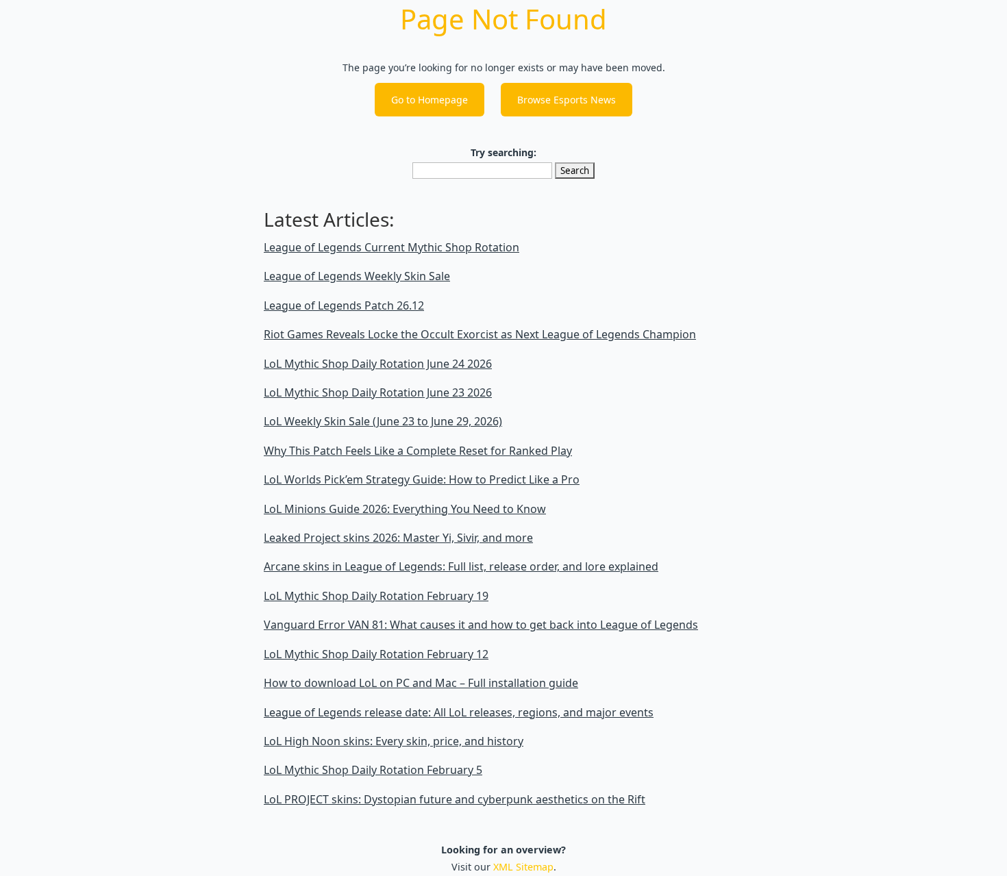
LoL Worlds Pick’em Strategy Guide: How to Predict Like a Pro (422, 479)
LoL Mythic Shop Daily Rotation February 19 (376, 595)
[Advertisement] (65, 435)
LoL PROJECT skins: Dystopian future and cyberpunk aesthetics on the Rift (454, 799)
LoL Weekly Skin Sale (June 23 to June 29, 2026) (383, 421)
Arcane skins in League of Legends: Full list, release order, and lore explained (461, 566)
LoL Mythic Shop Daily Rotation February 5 (373, 769)
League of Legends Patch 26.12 (344, 305)
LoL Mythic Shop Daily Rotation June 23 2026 (378, 392)
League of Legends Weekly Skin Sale (357, 276)
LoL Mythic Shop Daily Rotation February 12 (376, 654)
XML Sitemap (523, 866)
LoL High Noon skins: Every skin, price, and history (393, 741)
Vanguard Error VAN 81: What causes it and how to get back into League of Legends (481, 624)
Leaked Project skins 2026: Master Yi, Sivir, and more (398, 537)
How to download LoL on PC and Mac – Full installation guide (421, 682)
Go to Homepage (429, 99)
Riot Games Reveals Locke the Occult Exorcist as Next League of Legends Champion (480, 334)
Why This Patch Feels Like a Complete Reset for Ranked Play (418, 450)
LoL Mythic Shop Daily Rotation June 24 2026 (378, 363)
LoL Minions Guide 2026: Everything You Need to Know (405, 508)
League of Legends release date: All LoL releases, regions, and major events (459, 712)
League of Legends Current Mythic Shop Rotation (391, 247)
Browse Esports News (566, 99)
